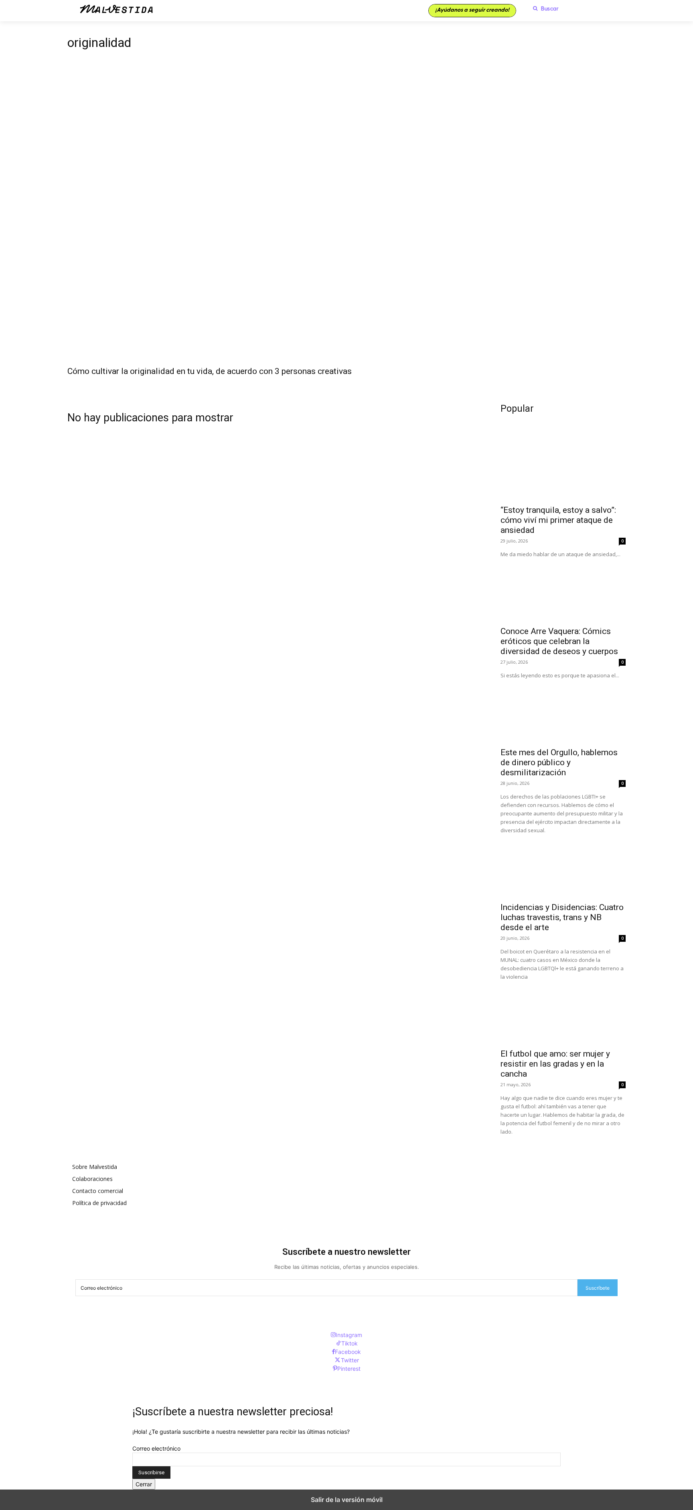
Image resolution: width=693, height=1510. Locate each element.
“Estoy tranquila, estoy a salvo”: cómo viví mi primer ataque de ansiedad (558, 520)
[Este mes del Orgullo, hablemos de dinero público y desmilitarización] (563, 711)
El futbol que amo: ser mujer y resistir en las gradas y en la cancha (555, 1064)
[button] (544, 8)
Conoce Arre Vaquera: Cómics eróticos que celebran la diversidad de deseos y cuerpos (559, 641)
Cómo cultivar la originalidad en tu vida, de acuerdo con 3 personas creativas (209, 371)
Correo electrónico (156, 1448)
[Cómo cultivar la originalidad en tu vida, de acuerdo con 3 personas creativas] (346, 221)
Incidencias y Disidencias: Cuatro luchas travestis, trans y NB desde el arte (562, 917)
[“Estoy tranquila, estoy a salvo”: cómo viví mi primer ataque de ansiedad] (563, 468)
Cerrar (144, 1484)
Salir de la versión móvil (347, 1500)
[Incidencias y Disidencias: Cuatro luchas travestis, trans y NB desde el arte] (563, 866)
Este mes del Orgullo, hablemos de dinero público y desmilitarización (559, 762)
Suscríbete (598, 1288)
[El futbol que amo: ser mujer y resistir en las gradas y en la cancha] (563, 1012)
